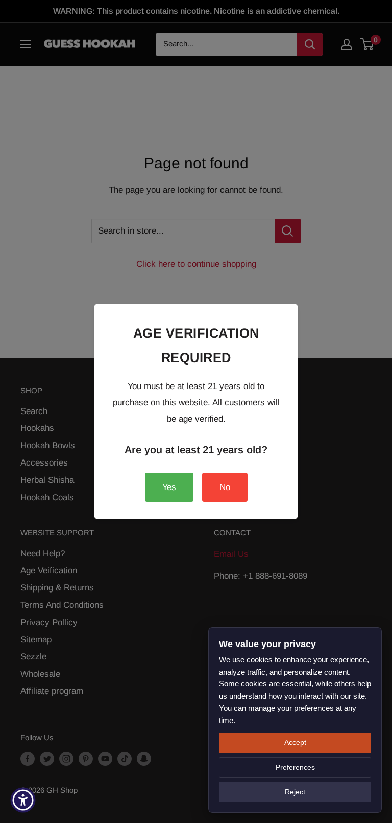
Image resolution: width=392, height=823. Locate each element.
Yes (169, 487)
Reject (295, 792)
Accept (295, 742)
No (224, 487)
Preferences (295, 767)
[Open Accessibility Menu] (23, 800)
